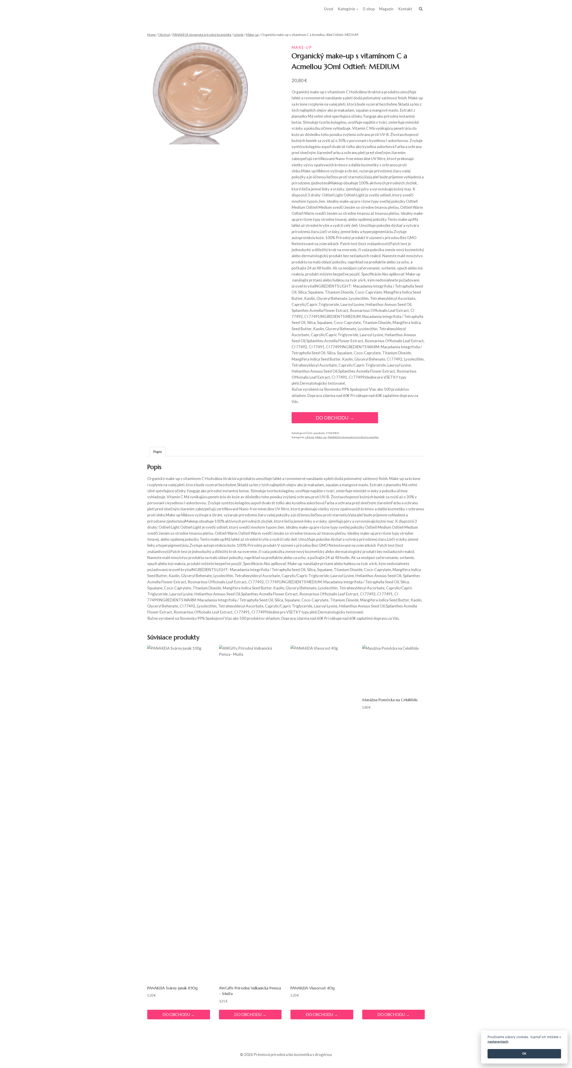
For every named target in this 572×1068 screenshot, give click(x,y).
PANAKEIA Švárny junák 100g (172, 988)
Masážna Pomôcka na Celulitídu (389, 699)
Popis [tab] (157, 452)
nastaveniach (498, 1042)
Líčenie (309, 437)
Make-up (302, 47)
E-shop (369, 8)
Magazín (386, 8)
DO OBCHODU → (335, 418)
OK (524, 1053)
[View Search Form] (421, 9)
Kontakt (405, 8)
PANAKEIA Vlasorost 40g (312, 988)
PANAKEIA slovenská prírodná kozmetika (353, 437)
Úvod (328, 8)
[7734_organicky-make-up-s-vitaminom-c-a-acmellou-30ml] (199, 92)
